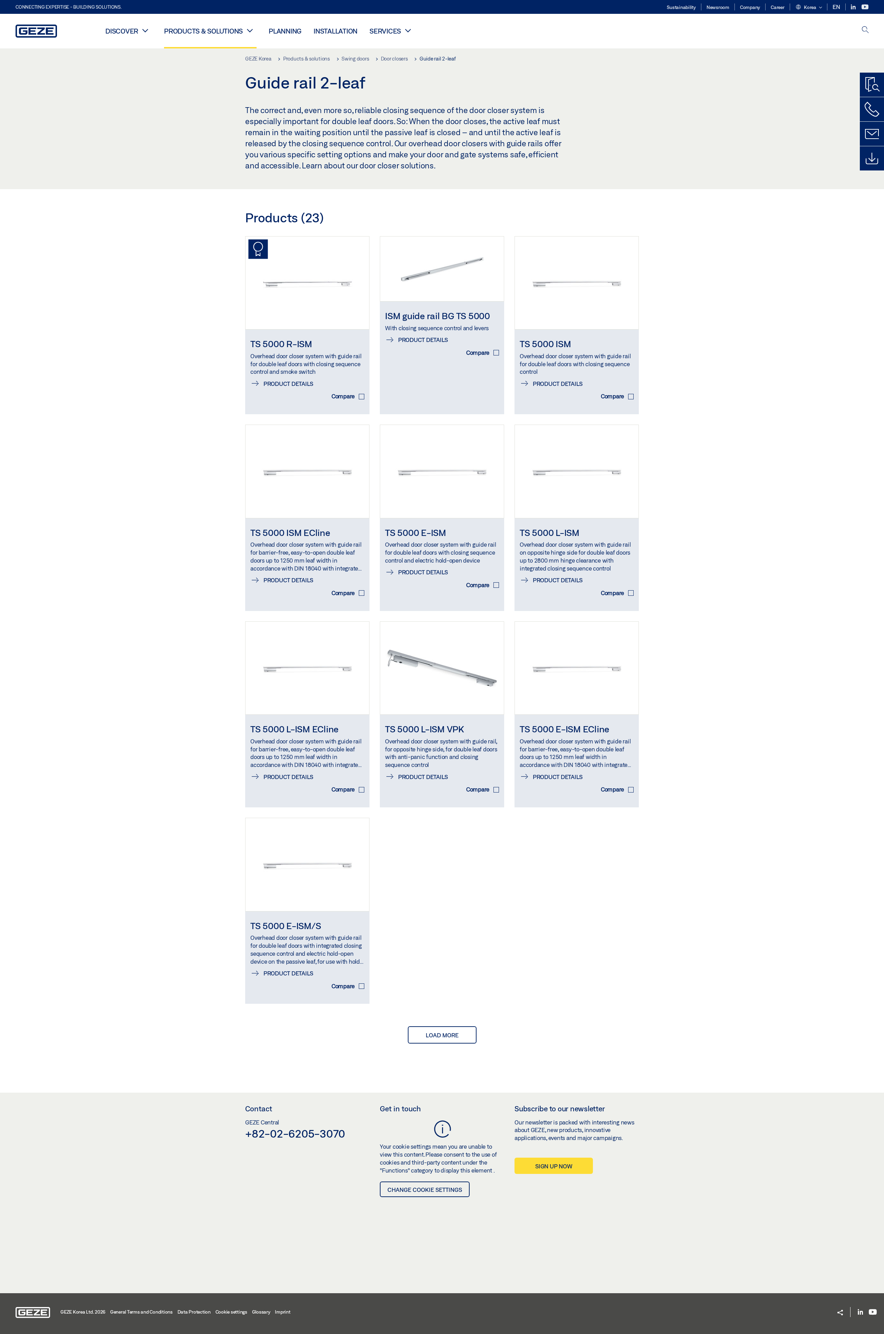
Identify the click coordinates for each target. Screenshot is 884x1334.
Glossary (261, 1312)
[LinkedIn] (854, 7)
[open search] (865, 30)
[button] (808, 7)
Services (385, 31)
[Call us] (872, 109)
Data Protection (194, 1312)
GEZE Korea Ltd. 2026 (82, 1312)
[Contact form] (872, 134)
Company (750, 7)
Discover (121, 31)
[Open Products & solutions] (250, 30)
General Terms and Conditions (141, 1312)
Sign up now (553, 1166)
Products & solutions (203, 31)
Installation (335, 31)
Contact (258, 1108)
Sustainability (681, 7)
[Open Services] (408, 30)
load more (442, 1035)
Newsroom (718, 7)
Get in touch (400, 1108)
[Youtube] (865, 7)
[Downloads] (872, 158)
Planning (285, 31)
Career (778, 7)
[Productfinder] (872, 85)
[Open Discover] (145, 30)
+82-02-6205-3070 (295, 1133)
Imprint (282, 1312)
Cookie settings (231, 1312)
